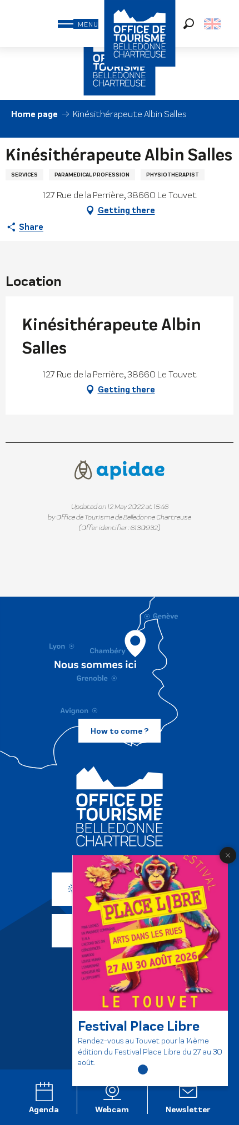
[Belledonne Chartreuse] (119, 806)
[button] (188, 23)
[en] (213, 24)
